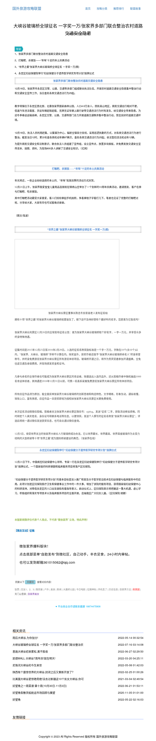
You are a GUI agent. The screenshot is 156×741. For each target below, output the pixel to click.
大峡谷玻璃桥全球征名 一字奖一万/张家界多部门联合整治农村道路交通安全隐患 (48, 645)
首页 (88, 8)
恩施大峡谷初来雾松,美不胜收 (30, 651)
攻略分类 (102, 8)
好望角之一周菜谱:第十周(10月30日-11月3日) (40, 686)
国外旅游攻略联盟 (26, 8)
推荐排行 (118, 8)
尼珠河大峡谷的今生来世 (27, 665)
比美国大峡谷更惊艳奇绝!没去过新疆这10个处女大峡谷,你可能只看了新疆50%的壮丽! (48, 679)
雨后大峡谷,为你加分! (25, 638)
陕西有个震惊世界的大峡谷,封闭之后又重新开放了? (43, 672)
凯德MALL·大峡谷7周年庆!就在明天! (34, 658)
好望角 (17, 699)
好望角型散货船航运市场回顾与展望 (34, 692)
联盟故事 (135, 8)
